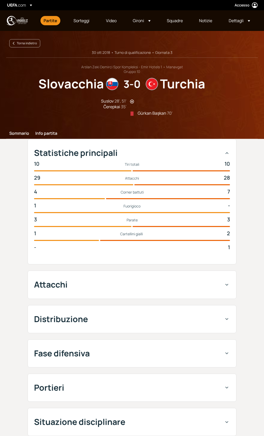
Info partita (46, 133)
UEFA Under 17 (17, 21)
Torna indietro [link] (27, 43)
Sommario (19, 133)
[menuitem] (52, 21)
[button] (141, 21)
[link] (50, 21)
